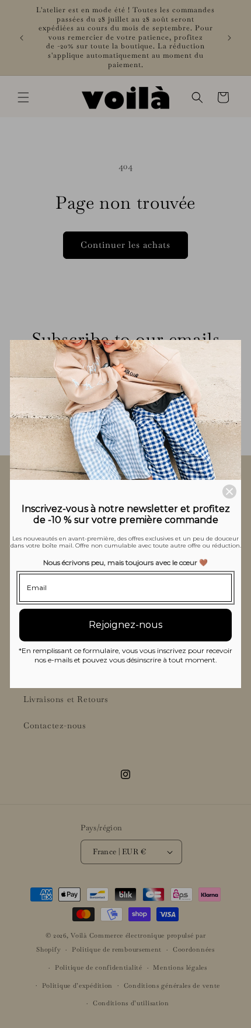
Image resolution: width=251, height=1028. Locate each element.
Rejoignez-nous (125, 624)
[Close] (229, 492)
